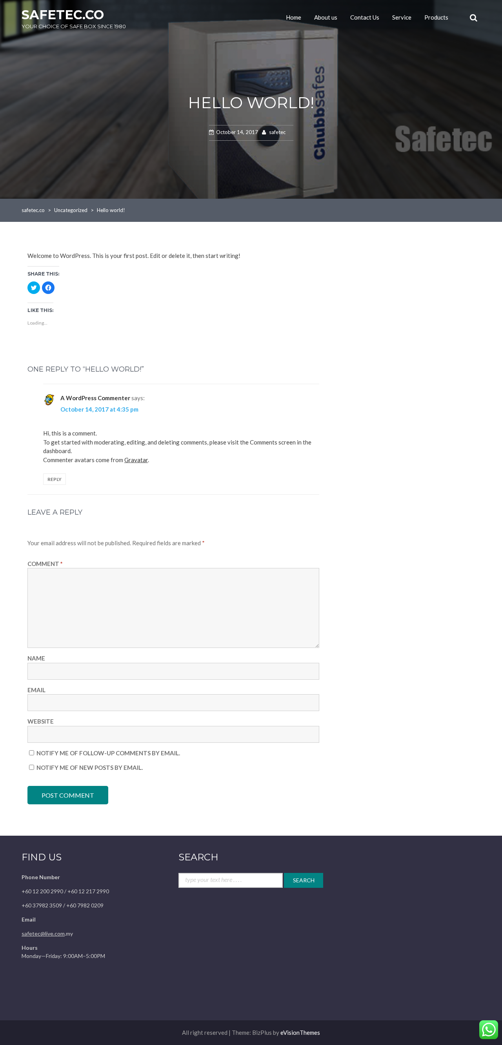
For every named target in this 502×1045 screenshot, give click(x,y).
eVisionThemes (300, 1032)
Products (436, 17)
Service (401, 17)
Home (293, 17)
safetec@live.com (43, 933)
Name (36, 658)
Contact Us (364, 17)
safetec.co (63, 14)
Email (36, 689)
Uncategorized (70, 210)
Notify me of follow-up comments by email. (108, 753)
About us (325, 17)
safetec (277, 132)
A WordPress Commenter (95, 397)
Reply (54, 479)
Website (40, 721)
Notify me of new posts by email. (89, 767)
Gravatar (136, 459)
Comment (45, 563)
